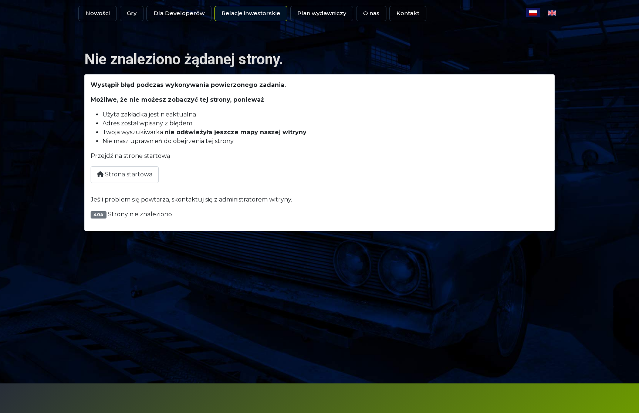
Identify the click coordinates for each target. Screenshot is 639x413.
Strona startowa (128, 174)
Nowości (97, 13)
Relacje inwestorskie (251, 13)
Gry (131, 13)
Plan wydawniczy (321, 13)
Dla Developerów (178, 13)
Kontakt (407, 13)
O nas (371, 13)
